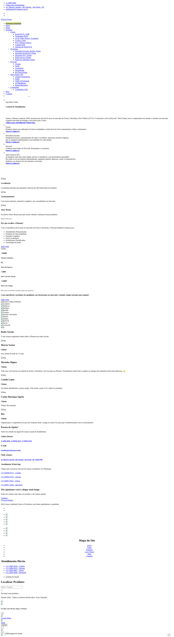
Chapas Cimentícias (22, 77)
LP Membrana (20, 83)
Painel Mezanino (21, 85)
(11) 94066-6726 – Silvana (11, 477)
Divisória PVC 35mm (23, 55)
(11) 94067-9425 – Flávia (10, 481)
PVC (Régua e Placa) (23, 43)
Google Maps (6, 618)
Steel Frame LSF (16, 75)
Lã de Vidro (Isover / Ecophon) (27, 38)
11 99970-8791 (27, 441)
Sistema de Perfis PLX (23, 47)
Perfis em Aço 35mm (23, 58)
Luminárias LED (21, 89)
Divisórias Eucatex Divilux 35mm (28, 51)
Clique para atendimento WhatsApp (21, 123)
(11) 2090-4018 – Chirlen (15, 566)
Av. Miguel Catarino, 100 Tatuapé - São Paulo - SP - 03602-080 (21, 460)
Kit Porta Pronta (21, 72)
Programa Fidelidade (13, 23)
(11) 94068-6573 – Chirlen (11, 473)
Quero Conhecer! (13, 131)
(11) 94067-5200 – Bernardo (11, 485)
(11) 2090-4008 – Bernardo (16, 573)
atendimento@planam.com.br (17, 9)
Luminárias (14, 87)
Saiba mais (5, 246)
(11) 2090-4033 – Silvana (15, 568)
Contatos (9, 94)
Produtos (9, 30)
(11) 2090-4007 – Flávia (15, 570)
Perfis (17, 66)
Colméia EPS (20, 45)
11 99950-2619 (16, 441)
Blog (7, 92)
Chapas (18, 64)
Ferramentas (19, 70)
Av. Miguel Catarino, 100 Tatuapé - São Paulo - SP (25, 7)
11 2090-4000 (11, 3)
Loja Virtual (89, 552)
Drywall (13, 62)
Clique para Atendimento (15, 5)
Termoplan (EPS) (21, 36)
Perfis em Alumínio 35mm (25, 60)
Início (8, 26)
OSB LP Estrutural (22, 81)
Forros (12, 32)
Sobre (8, 28)
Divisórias (14, 49)
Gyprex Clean (20, 41)
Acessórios (19, 68)
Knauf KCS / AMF (22, 34)
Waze (3, 623)
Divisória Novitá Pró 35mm (25, 53)
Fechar (4, 625)
